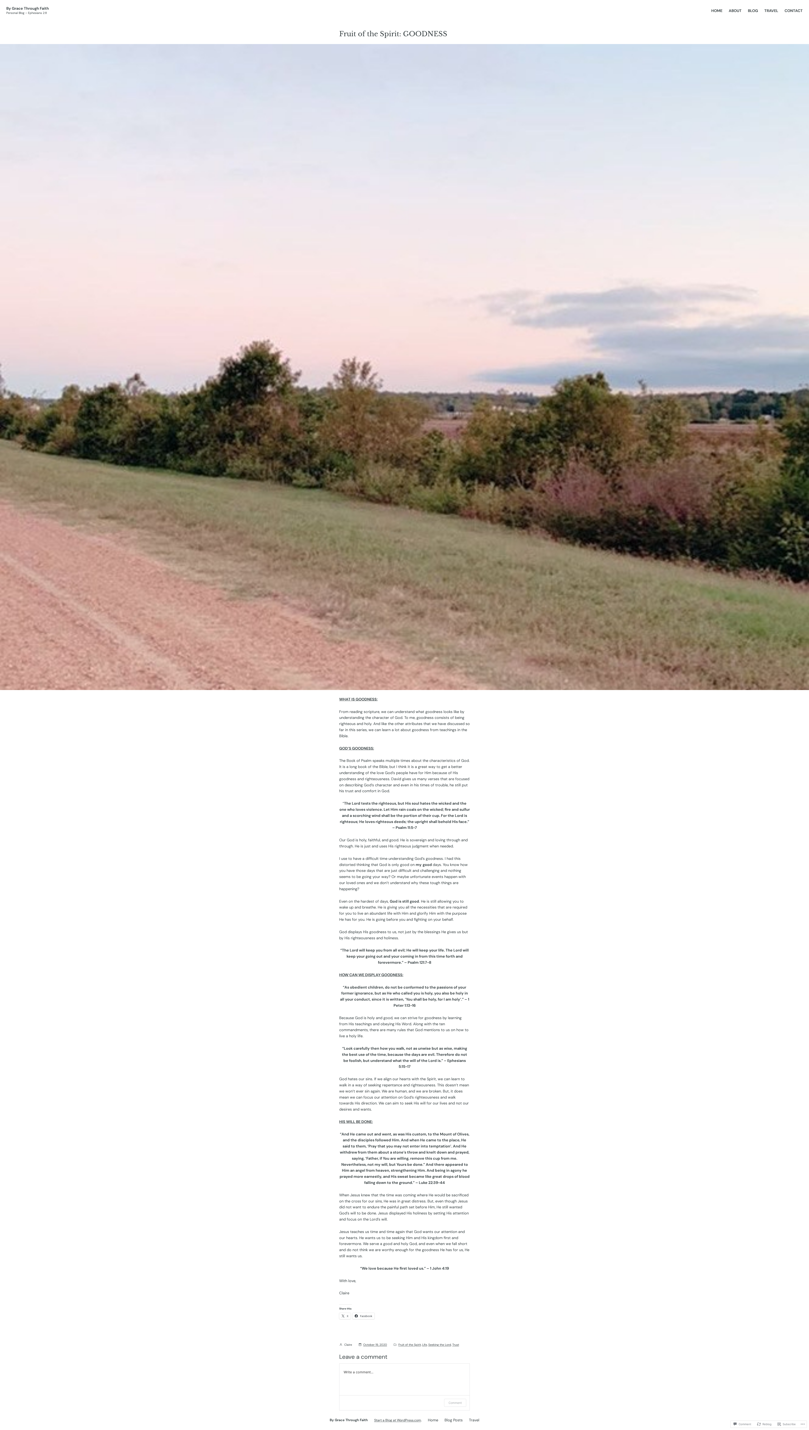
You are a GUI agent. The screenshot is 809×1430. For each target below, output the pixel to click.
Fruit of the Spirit (409, 1345)
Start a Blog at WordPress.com (397, 1420)
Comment (455, 1403)
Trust (455, 1345)
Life (424, 1345)
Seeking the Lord (439, 1345)
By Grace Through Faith (27, 8)
